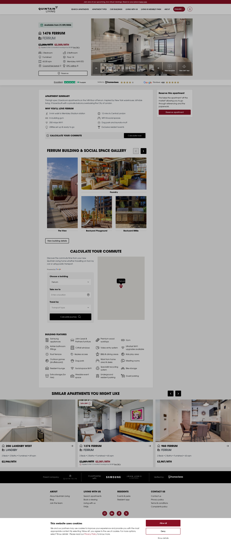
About (167, 9)
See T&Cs (76, 47)
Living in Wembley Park (151, 9)
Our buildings (116, 9)
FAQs (86, 506)
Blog (52, 499)
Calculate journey (68, 317)
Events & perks (123, 496)
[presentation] (136, 151)
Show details (163, 538)
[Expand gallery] (188, 23)
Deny (163, 531)
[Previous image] (96, 68)
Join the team (56, 503)
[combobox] (70, 295)
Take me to (55, 289)
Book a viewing (90, 499)
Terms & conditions (159, 503)
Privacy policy (157, 499)
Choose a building (59, 276)
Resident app (123, 499)
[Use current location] (88, 295)
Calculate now (134, 135)
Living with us (132, 9)
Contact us (156, 496)
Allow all (163, 523)
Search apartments (80, 9)
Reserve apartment (175, 112)
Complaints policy (159, 506)
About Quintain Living (60, 496)
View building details (57, 241)
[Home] (48, 9)
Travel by (54, 302)
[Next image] (158, 68)
